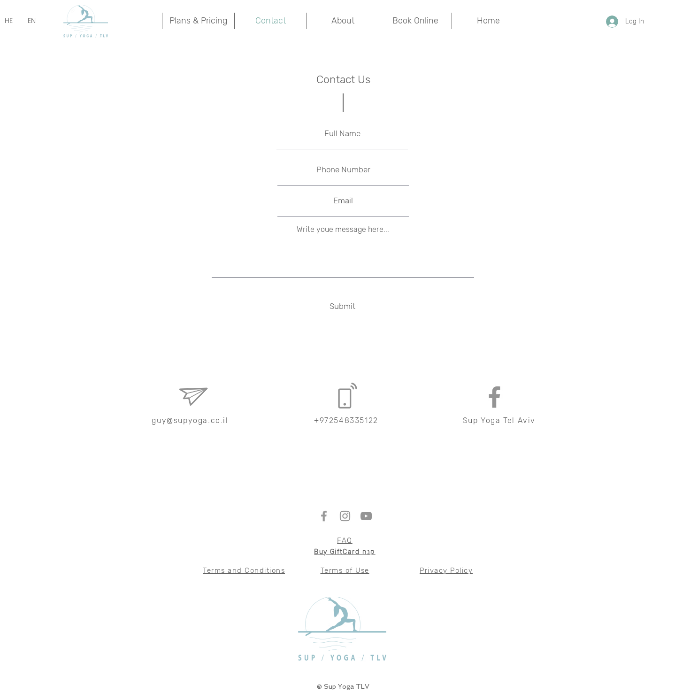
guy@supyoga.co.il (190, 420)
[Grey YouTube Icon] (366, 516)
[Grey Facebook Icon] (494, 397)
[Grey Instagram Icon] (345, 516)
